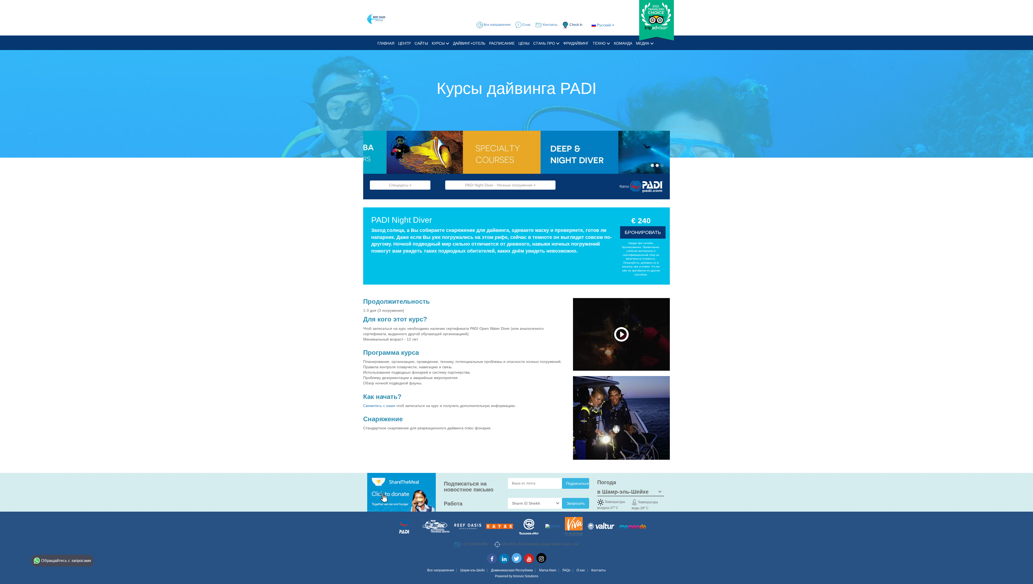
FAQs (566, 570)
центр (404, 43)
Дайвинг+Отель (469, 43)
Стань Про (544, 43)
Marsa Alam (547, 570)
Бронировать (643, 232)
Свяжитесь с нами (379, 406)
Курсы (439, 43)
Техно (600, 43)
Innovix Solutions (525, 576)
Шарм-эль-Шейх (472, 570)
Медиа (643, 43)
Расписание (502, 43)
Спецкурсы (399, 185)
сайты (421, 43)
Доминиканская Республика (512, 570)
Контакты (598, 570)
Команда (623, 43)
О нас (580, 570)
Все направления (440, 570)
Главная (385, 43)
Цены (523, 43)
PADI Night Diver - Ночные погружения (499, 185)
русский (604, 25)
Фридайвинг (576, 43)
